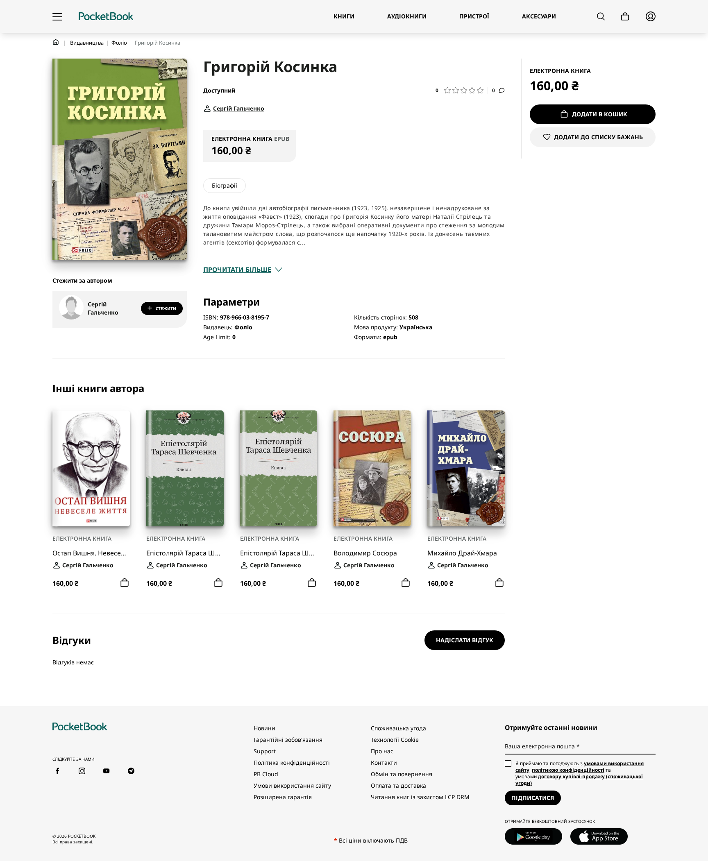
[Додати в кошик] (124, 583)
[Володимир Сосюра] (372, 468)
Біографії (224, 185)
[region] (278, 486)
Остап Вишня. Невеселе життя (91, 553)
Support (265, 751)
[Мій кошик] (625, 16)
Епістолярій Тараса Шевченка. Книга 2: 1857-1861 (185, 553)
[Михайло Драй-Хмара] (466, 468)
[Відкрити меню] (57, 16)
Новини (264, 728)
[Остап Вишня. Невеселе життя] (91, 468)
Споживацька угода (398, 728)
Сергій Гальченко (103, 308)
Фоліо (119, 42)
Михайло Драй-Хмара (462, 553)
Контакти (384, 762)
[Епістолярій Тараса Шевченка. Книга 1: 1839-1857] (279, 468)
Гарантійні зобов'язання (288, 739)
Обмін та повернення (401, 774)
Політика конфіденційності (292, 762)
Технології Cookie (395, 739)
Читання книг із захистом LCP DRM (420, 797)
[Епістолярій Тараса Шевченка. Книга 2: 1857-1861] (185, 468)
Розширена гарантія (283, 797)
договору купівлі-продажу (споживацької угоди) (579, 779)
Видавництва (87, 42)
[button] (462, 90)
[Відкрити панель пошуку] (601, 16)
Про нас (382, 751)
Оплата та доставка (398, 785)
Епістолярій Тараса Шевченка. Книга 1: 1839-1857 (279, 553)
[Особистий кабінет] (651, 16)
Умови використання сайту (292, 785)
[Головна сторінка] (106, 16)
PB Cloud (266, 774)
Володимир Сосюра (365, 553)
